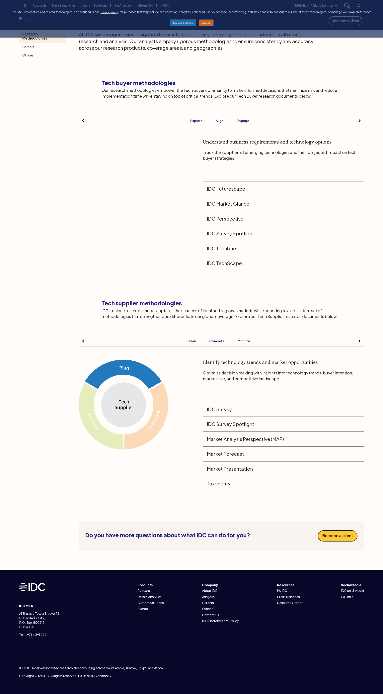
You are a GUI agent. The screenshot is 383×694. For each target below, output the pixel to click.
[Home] (32, 586)
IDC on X (347, 597)
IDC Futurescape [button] (226, 189)
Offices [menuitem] (28, 55)
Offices (207, 609)
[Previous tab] (83, 120)
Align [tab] (220, 121)
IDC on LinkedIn (352, 590)
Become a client (337, 535)
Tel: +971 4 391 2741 (33, 635)
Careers (208, 603)
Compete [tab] (216, 341)
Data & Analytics (149, 597)
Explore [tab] (196, 121)
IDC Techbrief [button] (222, 248)
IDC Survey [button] (219, 409)
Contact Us (210, 615)
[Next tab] (359, 120)
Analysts (208, 597)
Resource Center (290, 603)
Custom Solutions (150, 603)
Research (144, 590)
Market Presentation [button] (230, 469)
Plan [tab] (192, 341)
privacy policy (109, 12)
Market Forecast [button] (225, 454)
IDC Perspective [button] (225, 219)
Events (142, 609)
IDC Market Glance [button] (228, 204)
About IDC (209, 590)
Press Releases (288, 597)
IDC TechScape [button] (224, 263)
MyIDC (282, 590)
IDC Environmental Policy (220, 621)
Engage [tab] (243, 121)
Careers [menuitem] (28, 47)
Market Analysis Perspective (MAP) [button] (245, 439)
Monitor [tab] (244, 341)
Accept (206, 23)
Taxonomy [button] (218, 483)
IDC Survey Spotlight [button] (230, 233)
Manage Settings (183, 23)
